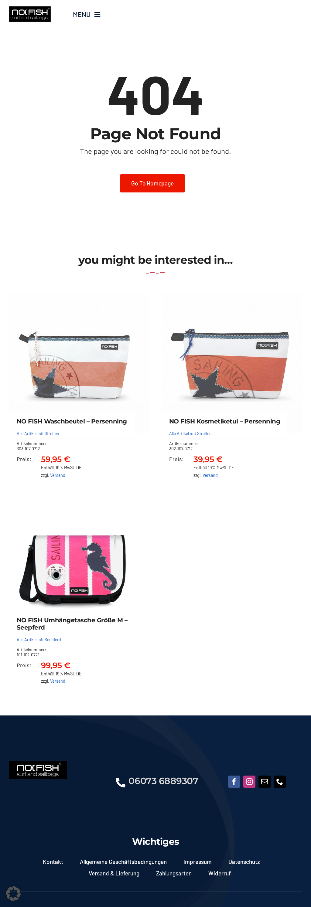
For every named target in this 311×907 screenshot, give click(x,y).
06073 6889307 (163, 780)
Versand (57, 475)
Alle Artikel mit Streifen (38, 433)
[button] (13, 893)
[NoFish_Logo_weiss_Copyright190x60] (38, 763)
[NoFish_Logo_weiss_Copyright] (30, 9)
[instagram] (249, 782)
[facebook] (234, 782)
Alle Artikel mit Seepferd (39, 639)
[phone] (280, 782)
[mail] (264, 782)
